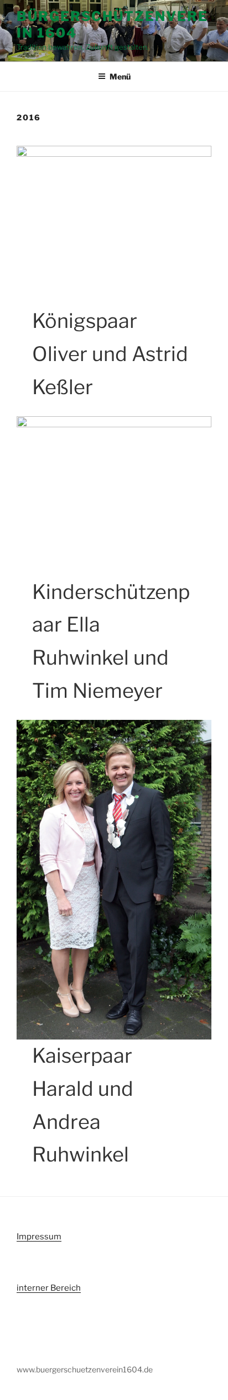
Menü (120, 76)
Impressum (39, 1237)
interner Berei (44, 1288)
